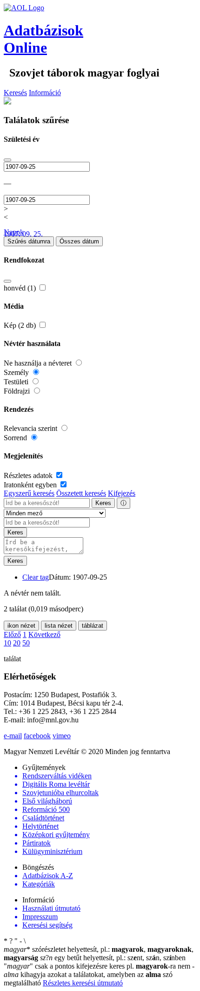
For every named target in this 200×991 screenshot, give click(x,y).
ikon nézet (21, 625)
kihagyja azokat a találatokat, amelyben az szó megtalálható (99, 974)
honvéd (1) (21, 288)
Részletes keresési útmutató (83, 983)
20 (16, 643)
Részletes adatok (29, 475)
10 (7, 643)
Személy (17, 372)
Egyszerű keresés (29, 493)
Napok (14, 232)
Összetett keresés (81, 493)
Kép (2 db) (21, 325)
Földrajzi (18, 391)
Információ (45, 93)
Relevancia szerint (31, 428)
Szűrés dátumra (28, 241)
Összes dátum (79, 241)
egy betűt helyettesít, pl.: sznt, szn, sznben (113, 958)
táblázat (92, 625)
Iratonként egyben (31, 485)
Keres (103, 502)
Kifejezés (121, 493)
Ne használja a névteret (38, 363)
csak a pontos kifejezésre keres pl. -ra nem (98, 966)
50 (26, 643)
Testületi (17, 382)
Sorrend (16, 438)
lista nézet (59, 625)
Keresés (15, 93)
